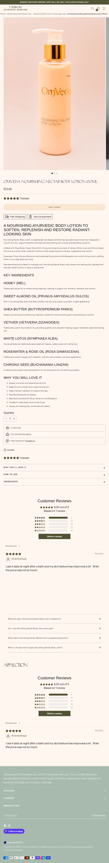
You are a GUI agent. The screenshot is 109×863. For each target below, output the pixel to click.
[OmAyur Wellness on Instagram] (9, 826)
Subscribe (99, 815)
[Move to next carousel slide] (103, 599)
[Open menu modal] (104, 8)
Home (2, 14)
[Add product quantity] (14, 418)
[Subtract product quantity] (6, 418)
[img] (13, 554)
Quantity (9, 412)
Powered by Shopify (13, 850)
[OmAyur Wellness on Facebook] (5, 826)
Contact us (30, 441)
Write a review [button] (54, 536)
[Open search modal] (92, 8)
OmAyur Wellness (29, 847)
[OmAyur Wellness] (16, 7)
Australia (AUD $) (15, 842)
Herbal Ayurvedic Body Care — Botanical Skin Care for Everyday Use (36, 14)
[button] (12, 198)
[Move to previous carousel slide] (97, 599)
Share (10, 450)
